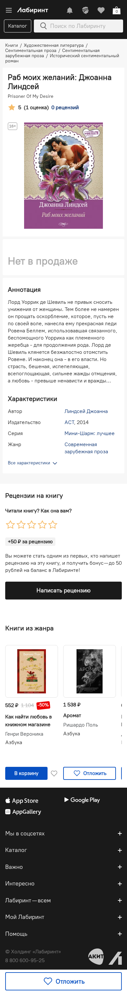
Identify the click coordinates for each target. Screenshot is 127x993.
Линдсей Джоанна (86, 411)
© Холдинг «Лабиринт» (33, 951)
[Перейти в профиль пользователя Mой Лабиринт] (85, 10)
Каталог (17, 26)
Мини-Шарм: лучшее (89, 433)
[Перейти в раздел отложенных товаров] (100, 10)
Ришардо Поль (80, 725)
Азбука (13, 742)
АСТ (69, 422)
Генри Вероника (24, 734)
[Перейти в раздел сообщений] (69, 10)
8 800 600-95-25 (25, 960)
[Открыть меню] (9, 10)
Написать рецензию (63, 590)
